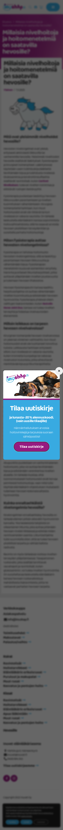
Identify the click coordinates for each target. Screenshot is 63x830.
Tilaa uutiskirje (32, 447)
